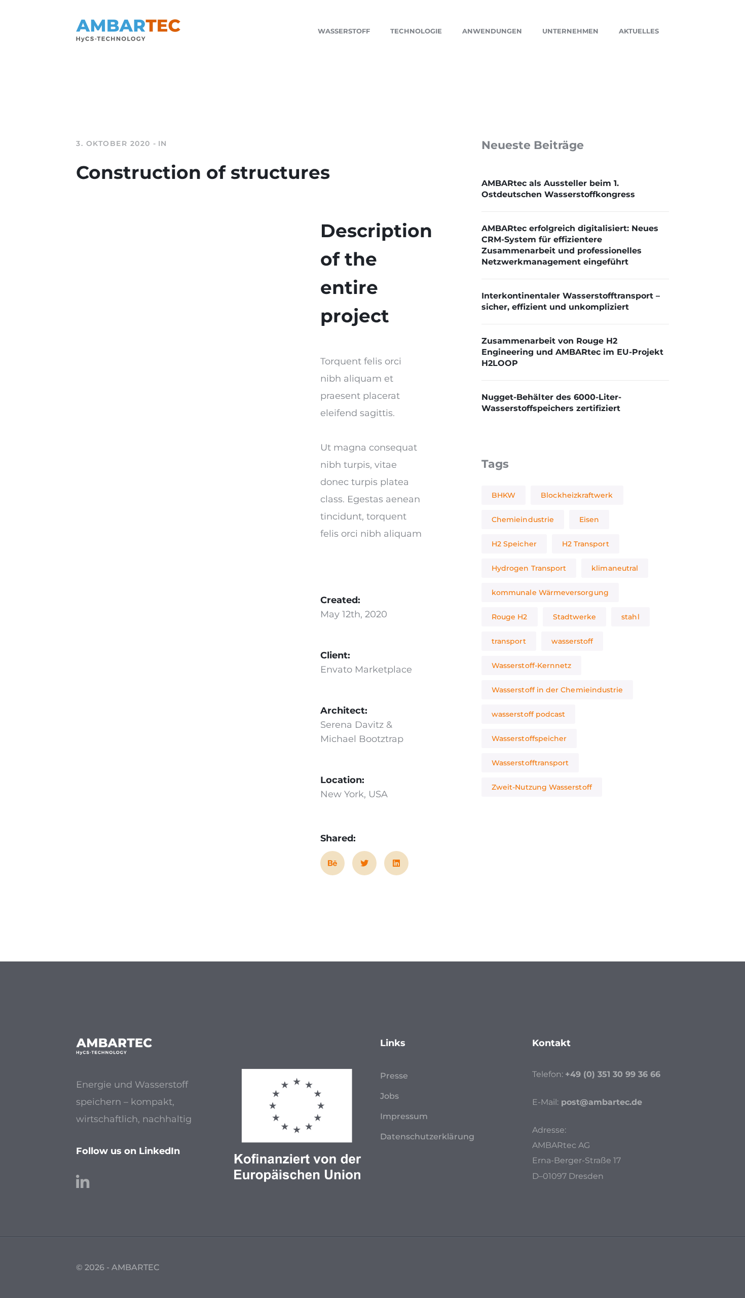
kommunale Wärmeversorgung (550, 592)
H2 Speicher (514, 543)
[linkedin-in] (82, 1177)
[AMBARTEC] (128, 29)
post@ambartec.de (601, 1102)
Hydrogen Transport (529, 568)
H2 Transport (585, 543)
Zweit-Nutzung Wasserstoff (542, 787)
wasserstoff (572, 641)
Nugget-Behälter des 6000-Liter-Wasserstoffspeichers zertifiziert (551, 402)
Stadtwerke (575, 616)
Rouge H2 (510, 616)
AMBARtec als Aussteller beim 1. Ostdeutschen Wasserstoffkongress (558, 188)
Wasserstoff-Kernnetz (531, 665)
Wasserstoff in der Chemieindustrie (557, 689)
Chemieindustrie (523, 519)
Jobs (389, 1096)
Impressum (404, 1116)
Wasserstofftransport (530, 762)
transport (509, 641)
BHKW (503, 495)
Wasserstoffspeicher (529, 738)
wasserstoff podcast (528, 714)
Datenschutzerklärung (427, 1136)
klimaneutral (614, 568)
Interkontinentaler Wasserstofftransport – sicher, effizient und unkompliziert (570, 301)
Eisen (589, 519)
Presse (394, 1076)
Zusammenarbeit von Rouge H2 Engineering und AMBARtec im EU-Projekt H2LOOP (572, 352)
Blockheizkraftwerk (577, 495)
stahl (630, 616)
